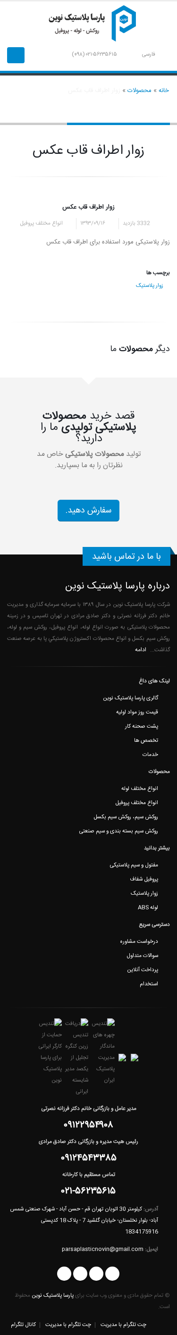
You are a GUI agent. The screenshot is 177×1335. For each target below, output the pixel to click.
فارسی (148, 54)
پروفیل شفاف (144, 879)
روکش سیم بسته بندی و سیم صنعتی (118, 831)
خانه (164, 90)
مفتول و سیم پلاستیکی (134, 865)
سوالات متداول (142, 955)
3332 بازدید (137, 223)
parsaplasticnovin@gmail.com (102, 1249)
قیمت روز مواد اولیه (137, 712)
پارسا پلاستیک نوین (53, 1295)
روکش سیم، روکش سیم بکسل (125, 817)
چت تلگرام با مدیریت (123, 1324)
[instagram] (112, 1274)
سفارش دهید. (88, 511)
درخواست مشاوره (139, 941)
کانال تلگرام (23, 1324)
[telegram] (64, 1274)
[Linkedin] (80, 1274)
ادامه (140, 650)
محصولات (139, 90)
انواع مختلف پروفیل (136, 802)
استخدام (149, 984)
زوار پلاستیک (149, 285)
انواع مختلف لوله (139, 788)
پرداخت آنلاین (142, 970)
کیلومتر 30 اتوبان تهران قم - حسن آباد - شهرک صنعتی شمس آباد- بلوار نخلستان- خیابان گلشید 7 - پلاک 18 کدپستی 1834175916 (84, 1220)
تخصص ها (146, 740)
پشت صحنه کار (141, 726)
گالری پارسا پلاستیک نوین (130, 698)
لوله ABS (148, 907)
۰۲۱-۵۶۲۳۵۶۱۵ (88, 1192)
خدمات (150, 754)
